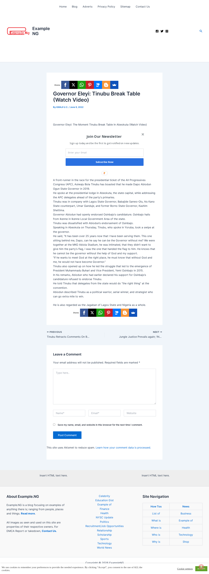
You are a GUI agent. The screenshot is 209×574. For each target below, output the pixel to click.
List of (156, 513)
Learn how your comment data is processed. (123, 447)
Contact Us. (49, 531)
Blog (74, 6)
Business (186, 513)
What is (156, 520)
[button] (201, 31)
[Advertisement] (104, 37)
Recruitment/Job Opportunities (104, 526)
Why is (156, 541)
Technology (104, 543)
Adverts (87, 6)
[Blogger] (106, 85)
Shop (186, 541)
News (185, 506)
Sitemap (125, 6)
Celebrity (104, 496)
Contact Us (143, 6)
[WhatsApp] (82, 85)
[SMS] (98, 85)
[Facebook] (157, 31)
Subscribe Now (105, 162)
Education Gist (104, 500)
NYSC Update (104, 517)
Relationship (104, 530)
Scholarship (104, 534)
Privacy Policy (106, 6)
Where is (156, 527)
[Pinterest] (90, 85)
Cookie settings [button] (185, 568)
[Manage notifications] (201, 566)
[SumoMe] (114, 85)
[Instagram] (166, 31)
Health (104, 513)
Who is (156, 534)
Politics (104, 521)
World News (104, 547)
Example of (104, 504)
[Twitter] (162, 31)
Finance (104, 509)
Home (63, 6)
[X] (73, 85)
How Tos (156, 506)
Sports (104, 539)
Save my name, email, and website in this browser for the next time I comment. (100, 424)
